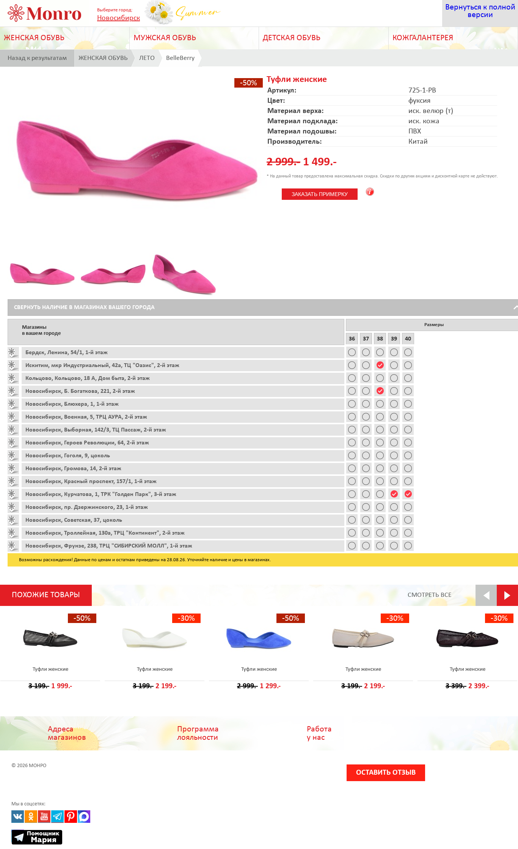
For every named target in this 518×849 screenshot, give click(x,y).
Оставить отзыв (386, 773)
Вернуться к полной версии (480, 11)
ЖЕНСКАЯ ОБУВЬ (34, 38)
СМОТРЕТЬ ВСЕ (430, 595)
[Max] (84, 816)
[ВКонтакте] (17, 816)
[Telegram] (57, 816)
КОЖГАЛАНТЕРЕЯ (422, 38)
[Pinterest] (70, 816)
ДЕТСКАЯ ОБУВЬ (291, 38)
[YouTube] (44, 816)
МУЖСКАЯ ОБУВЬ (164, 38)
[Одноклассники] (31, 816)
